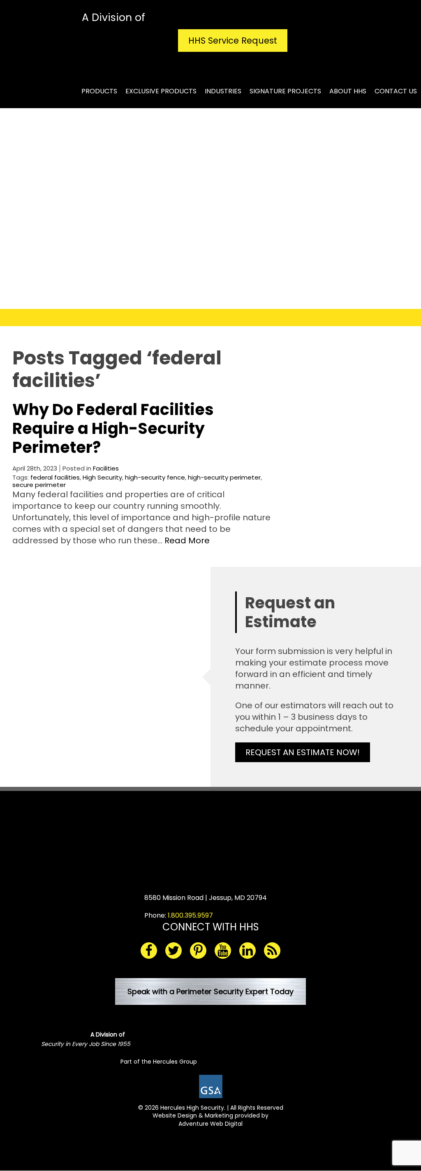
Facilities (106, 468)
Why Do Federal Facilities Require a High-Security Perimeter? (113, 428)
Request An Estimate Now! (302, 752)
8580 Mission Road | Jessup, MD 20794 (205, 897)
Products (99, 91)
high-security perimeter (224, 477)
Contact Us (396, 91)
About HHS (347, 91)
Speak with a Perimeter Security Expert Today (210, 991)
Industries (223, 91)
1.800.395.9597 (190, 915)
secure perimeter (39, 484)
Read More (187, 540)
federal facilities (55, 477)
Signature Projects (285, 91)
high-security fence (155, 477)
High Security (102, 477)
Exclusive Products (161, 91)
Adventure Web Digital (210, 1124)
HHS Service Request (232, 40)
